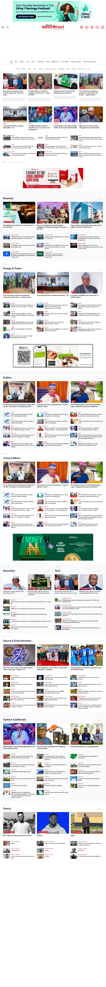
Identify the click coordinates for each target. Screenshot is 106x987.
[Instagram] (81, 27)
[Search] (7, 27)
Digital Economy (55, 61)
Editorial (18, 69)
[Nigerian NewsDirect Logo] (53, 27)
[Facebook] (97, 27)
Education (74, 69)
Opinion (35, 69)
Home (11, 61)
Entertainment (65, 61)
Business (22, 61)
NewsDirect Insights (76, 61)
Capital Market (61, 69)
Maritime (24, 69)
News (16, 61)
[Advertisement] (53, 44)
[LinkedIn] (103, 27)
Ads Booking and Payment (89, 61)
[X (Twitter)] (87, 27)
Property (41, 69)
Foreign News (40, 61)
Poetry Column (81, 69)
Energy (47, 61)
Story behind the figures (50, 69)
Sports (29, 69)
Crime (27, 61)
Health (68, 69)
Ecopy (88, 69)
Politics (33, 61)
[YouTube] (92, 27)
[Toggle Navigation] (3, 27)
